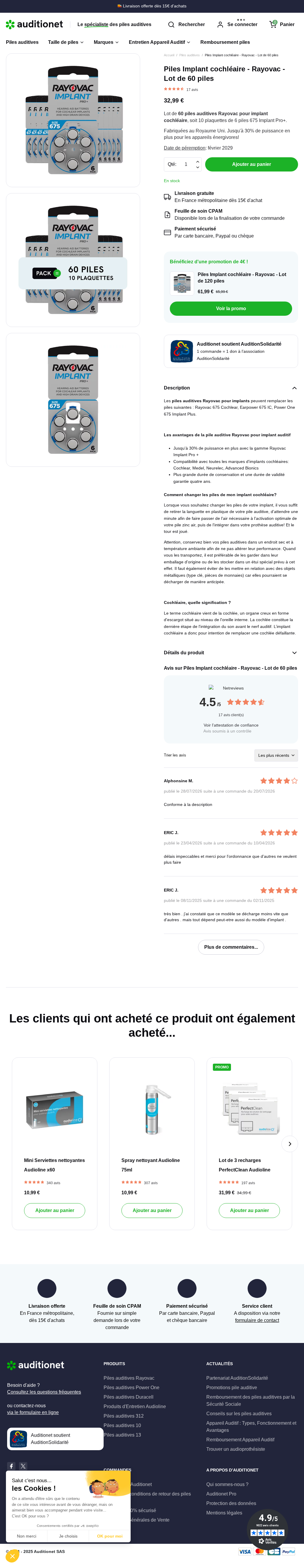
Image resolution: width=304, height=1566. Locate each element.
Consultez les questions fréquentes (44, 1392)
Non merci (26, 1536)
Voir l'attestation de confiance (231, 725)
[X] (23, 1466)
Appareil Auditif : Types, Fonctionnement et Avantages (251, 1427)
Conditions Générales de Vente (137, 1519)
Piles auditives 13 (122, 1434)
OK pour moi (110, 1536)
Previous (14, 1144)
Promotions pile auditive (231, 1387)
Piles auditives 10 (122, 1425)
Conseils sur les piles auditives (239, 1413)
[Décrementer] (197, 161)
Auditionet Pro (221, 1493)
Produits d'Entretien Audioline (135, 1406)
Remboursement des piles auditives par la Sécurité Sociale (250, 1401)
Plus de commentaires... (231, 947)
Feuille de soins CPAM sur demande (154, 6)
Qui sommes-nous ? (227, 1484)
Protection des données (231, 1503)
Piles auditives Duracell (128, 1397)
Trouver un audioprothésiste (235, 1449)
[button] (106, 42)
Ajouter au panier (54, 1210)
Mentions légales (224, 1512)
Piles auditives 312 (124, 1415)
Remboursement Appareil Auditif (240, 1439)
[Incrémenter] (197, 167)
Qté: (172, 164)
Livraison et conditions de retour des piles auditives (147, 1497)
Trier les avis (175, 755)
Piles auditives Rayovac (129, 1378)
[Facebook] (11, 1466)
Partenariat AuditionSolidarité (237, 1378)
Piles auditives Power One (131, 1387)
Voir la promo (231, 308)
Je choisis (68, 1536)
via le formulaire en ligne (33, 1412)
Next (289, 1144)
